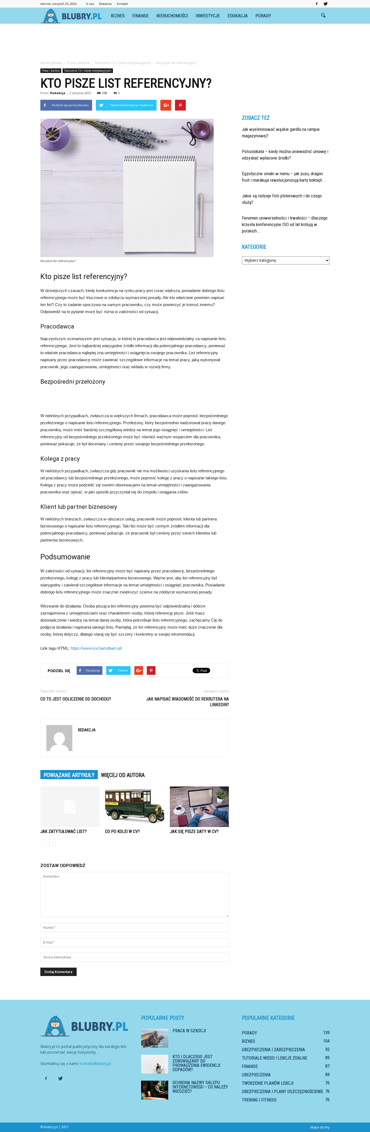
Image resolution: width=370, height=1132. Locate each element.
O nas (90, 4)
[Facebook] (317, 4)
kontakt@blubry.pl (95, 1063)
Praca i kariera (51, 70)
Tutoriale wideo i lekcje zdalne (274, 1058)
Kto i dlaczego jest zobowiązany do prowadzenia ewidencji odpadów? (196, 1063)
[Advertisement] (185, 42)
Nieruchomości (172, 15)
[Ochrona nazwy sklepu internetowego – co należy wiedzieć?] (154, 1090)
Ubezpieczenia (256, 1074)
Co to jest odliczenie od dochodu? (75, 699)
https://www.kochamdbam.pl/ (96, 648)
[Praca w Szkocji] (154, 1038)
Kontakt (122, 4)
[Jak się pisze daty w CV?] (199, 806)
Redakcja (57, 93)
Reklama (105, 4)
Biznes (118, 15)
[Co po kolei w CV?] (134, 806)
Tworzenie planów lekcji (267, 1083)
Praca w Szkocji (189, 1030)
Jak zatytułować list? (63, 831)
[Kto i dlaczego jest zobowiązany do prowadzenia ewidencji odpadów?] (154, 1064)
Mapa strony (320, 1127)
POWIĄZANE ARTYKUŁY (69, 775)
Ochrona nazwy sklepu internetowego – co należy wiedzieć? (200, 1087)
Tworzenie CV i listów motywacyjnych (87, 70)
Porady (263, 15)
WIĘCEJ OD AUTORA (123, 775)
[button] (323, 15)
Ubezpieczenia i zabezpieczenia (273, 1049)
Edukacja (238, 15)
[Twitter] (326, 4)
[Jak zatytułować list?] (69, 806)
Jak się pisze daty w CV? (194, 831)
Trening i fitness (259, 1100)
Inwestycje (208, 15)
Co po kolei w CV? (122, 831)
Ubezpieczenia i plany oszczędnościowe (282, 1091)
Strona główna (51, 63)
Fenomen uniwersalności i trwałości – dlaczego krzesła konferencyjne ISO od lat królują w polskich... (284, 224)
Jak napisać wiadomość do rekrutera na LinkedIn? (187, 701)
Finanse (140, 15)
